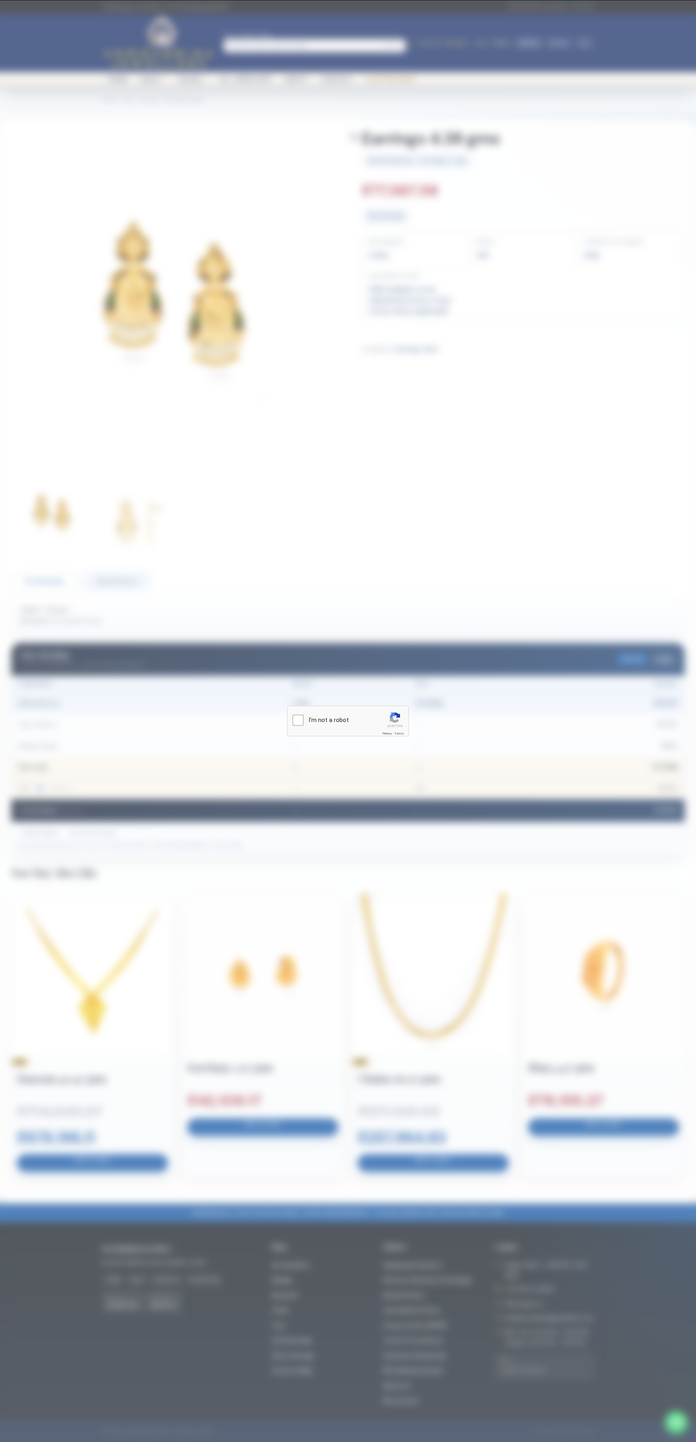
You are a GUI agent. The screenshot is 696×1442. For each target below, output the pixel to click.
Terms (399, 733)
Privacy (387, 733)
